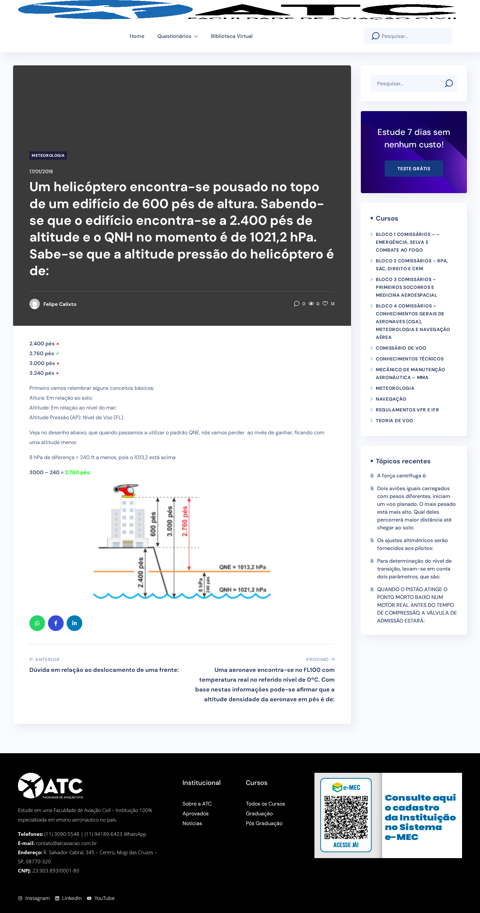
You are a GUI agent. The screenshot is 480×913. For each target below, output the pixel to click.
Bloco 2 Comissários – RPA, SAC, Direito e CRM (412, 265)
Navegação (391, 399)
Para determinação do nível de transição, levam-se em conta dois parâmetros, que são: (414, 568)
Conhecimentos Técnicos (409, 359)
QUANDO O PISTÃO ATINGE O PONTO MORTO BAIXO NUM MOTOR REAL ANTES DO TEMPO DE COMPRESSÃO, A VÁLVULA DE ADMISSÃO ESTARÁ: (417, 605)
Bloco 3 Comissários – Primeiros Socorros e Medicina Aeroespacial (407, 287)
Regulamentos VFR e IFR (407, 410)
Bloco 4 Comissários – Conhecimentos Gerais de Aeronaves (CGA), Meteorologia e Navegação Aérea (413, 321)
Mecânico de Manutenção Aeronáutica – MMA (410, 373)
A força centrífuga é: (402, 475)
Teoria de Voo (394, 420)
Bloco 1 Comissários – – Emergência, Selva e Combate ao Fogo (408, 242)
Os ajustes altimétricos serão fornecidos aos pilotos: (412, 544)
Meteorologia (48, 155)
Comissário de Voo (401, 348)
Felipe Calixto (59, 304)
